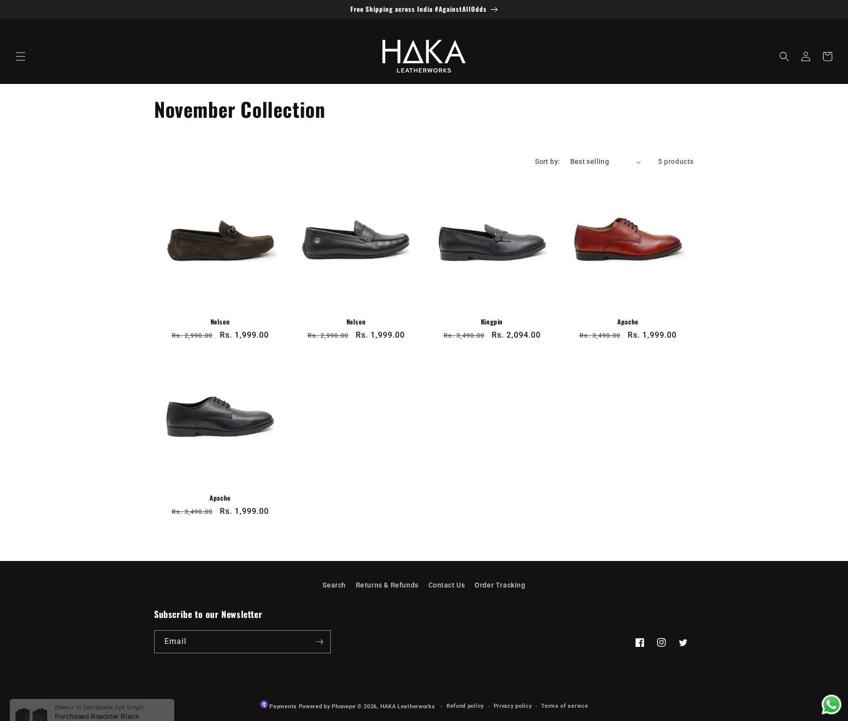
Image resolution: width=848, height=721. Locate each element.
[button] (20, 56)
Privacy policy (513, 706)
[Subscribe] (319, 641)
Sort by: (547, 161)
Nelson (220, 322)
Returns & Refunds (387, 585)
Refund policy (465, 706)
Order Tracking (500, 585)
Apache (627, 322)
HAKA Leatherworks (407, 706)
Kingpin (492, 322)
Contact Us (446, 585)
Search (334, 585)
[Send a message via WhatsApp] (831, 704)
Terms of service (564, 706)
